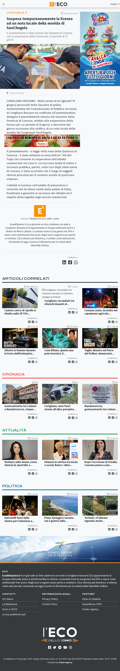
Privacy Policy (50, 599)
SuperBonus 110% (92, 604)
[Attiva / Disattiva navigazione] (3, 4)
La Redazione (9, 604)
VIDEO (114, 4)
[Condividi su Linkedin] (65, 262)
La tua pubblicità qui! (13, 614)
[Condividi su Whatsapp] (76, 262)
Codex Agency (90, 609)
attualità (14, 430)
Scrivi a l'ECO (9, 609)
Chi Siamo (7, 599)
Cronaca (16, 12)
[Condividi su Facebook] (71, 262)
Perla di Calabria (91, 599)
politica (12, 486)
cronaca (13, 374)
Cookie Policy (50, 604)
